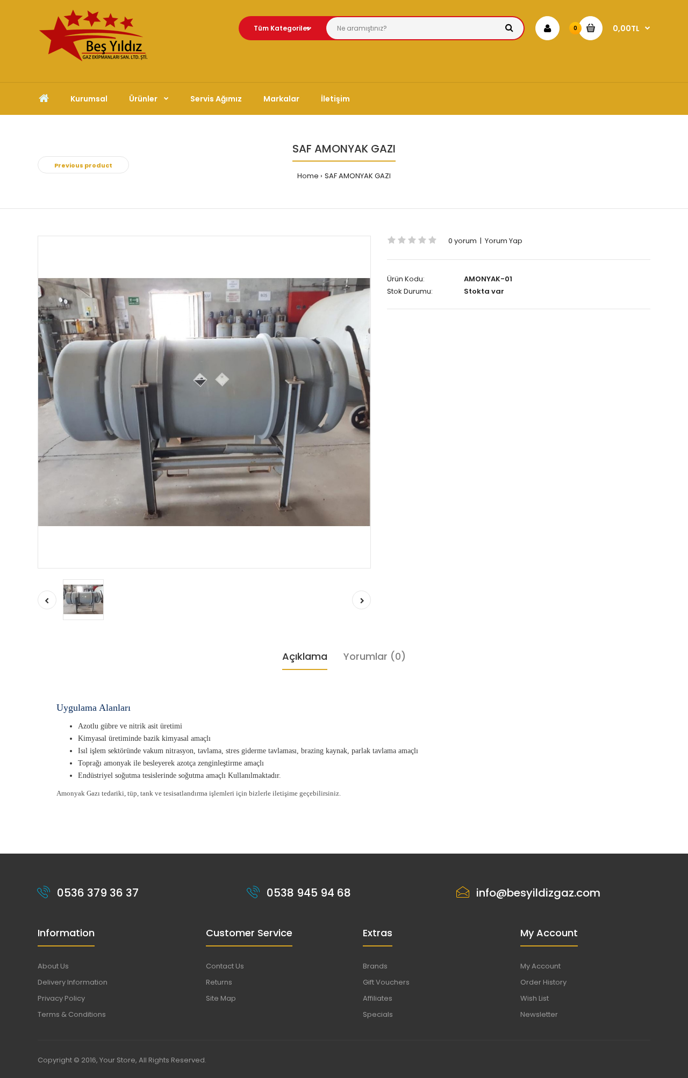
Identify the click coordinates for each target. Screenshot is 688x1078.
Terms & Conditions (72, 1014)
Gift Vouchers (386, 982)
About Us (53, 966)
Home (308, 176)
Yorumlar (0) (374, 656)
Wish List (534, 998)
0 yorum (462, 241)
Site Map (221, 998)
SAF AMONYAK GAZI (358, 176)
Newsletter (539, 1014)
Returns (219, 982)
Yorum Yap (503, 241)
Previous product (83, 165)
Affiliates (377, 998)
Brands (375, 966)
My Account (540, 966)
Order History (543, 982)
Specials (378, 1014)
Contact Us (225, 966)
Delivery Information (73, 982)
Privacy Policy (61, 998)
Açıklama (304, 656)
